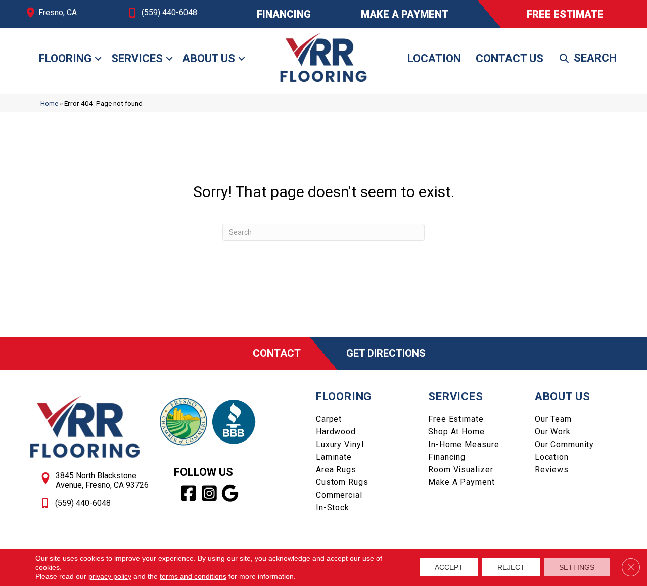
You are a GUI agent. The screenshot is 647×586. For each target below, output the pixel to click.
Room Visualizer (460, 469)
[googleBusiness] (230, 493)
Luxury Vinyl (340, 444)
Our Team (553, 419)
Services (137, 58)
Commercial (339, 495)
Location (434, 58)
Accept (449, 567)
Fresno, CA (57, 12)
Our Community (564, 444)
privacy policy (109, 576)
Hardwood (336, 431)
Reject (511, 567)
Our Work (553, 431)
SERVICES (455, 396)
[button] (98, 58)
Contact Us (509, 58)
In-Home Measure (463, 444)
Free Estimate (455, 419)
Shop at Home (456, 431)
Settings (576, 567)
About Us (208, 58)
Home (49, 103)
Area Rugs (336, 469)
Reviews (552, 469)
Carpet (329, 419)
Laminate (334, 457)
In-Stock (332, 507)
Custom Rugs (342, 482)
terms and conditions (193, 576)
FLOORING (344, 396)
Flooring (65, 58)
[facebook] (189, 493)
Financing (447, 457)
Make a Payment (461, 482)
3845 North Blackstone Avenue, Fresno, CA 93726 (102, 480)
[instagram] (209, 493)
